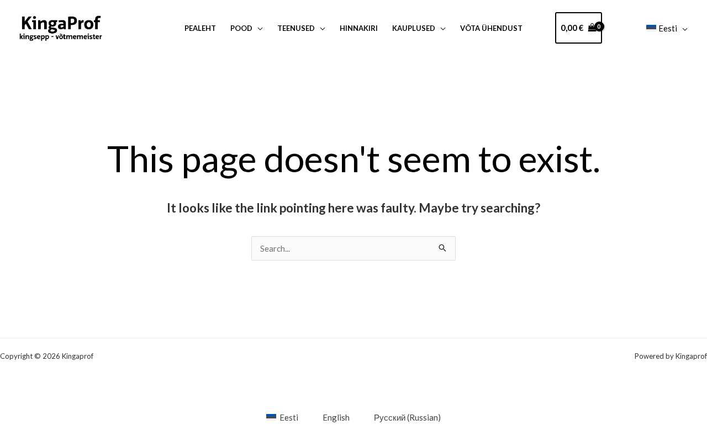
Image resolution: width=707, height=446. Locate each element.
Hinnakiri (359, 28)
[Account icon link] (620, 28)
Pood (241, 28)
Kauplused (413, 28)
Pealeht (200, 28)
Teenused (296, 28)
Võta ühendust (491, 28)
